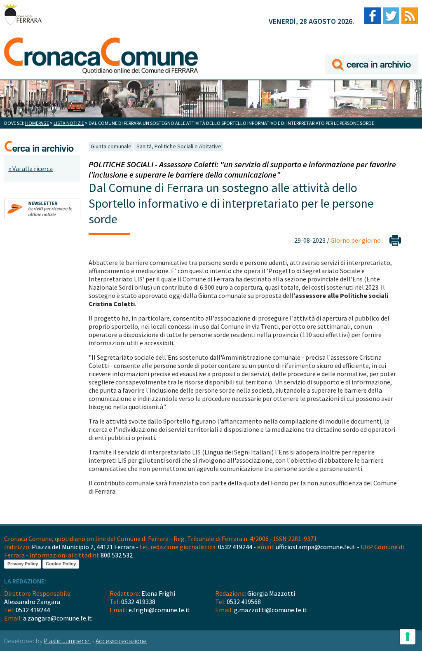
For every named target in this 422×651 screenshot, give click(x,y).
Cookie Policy (61, 564)
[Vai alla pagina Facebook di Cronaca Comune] (372, 16)
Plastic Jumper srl (67, 641)
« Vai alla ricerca (30, 168)
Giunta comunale (111, 146)
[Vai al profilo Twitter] (391, 16)
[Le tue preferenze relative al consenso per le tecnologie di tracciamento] (407, 636)
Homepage (37, 123)
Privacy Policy (22, 564)
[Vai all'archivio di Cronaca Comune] (371, 52)
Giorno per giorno (356, 240)
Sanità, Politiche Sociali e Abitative (178, 146)
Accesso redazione (121, 641)
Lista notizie (69, 123)
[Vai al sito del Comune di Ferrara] (23, 14)
